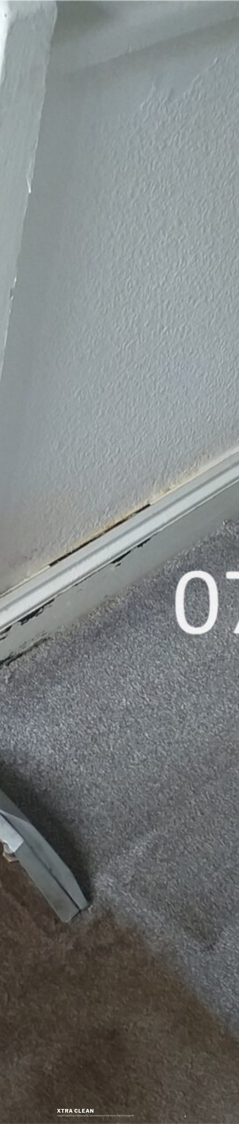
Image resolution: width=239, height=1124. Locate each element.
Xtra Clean (75, 1111)
